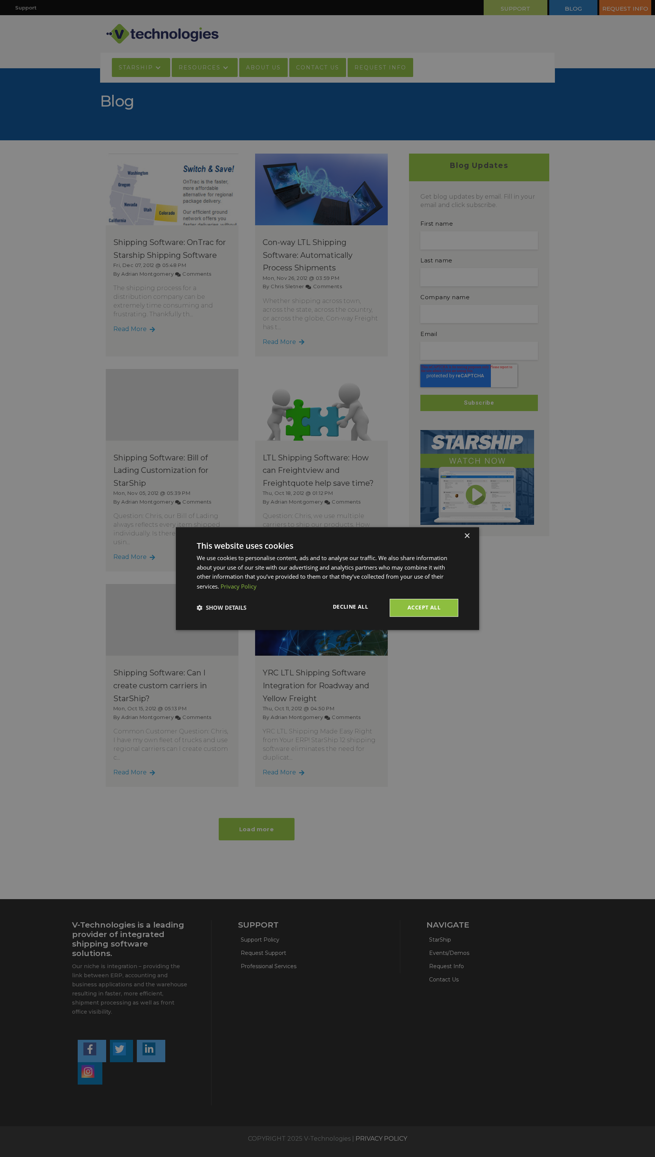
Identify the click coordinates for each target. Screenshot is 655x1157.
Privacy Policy (239, 586)
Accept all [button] (423, 607)
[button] (221, 608)
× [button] (467, 536)
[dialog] (327, 578)
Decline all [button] (350, 606)
